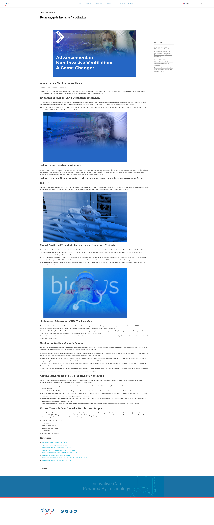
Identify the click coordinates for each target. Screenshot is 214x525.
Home (42, 12)
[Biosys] (47, 511)
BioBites (122, 4)
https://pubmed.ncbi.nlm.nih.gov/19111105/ (55, 442)
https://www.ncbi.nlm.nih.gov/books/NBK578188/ (56, 455)
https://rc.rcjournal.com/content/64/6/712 (54, 445)
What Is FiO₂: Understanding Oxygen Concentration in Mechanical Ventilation (163, 63)
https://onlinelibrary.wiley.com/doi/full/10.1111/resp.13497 (59, 452)
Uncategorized (63, 87)
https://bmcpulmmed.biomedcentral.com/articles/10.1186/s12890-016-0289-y (65, 457)
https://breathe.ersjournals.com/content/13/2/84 (56, 460)
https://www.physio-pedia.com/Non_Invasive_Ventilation (58, 450)
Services (99, 4)
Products (89, 4)
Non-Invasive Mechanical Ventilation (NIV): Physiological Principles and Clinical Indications (163, 69)
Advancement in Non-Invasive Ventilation (61, 83)
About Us (80, 4)
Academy (108, 4)
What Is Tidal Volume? (160, 59)
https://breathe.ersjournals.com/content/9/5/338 (56, 447)
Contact (130, 4)
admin (55, 87)
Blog (115, 4)
